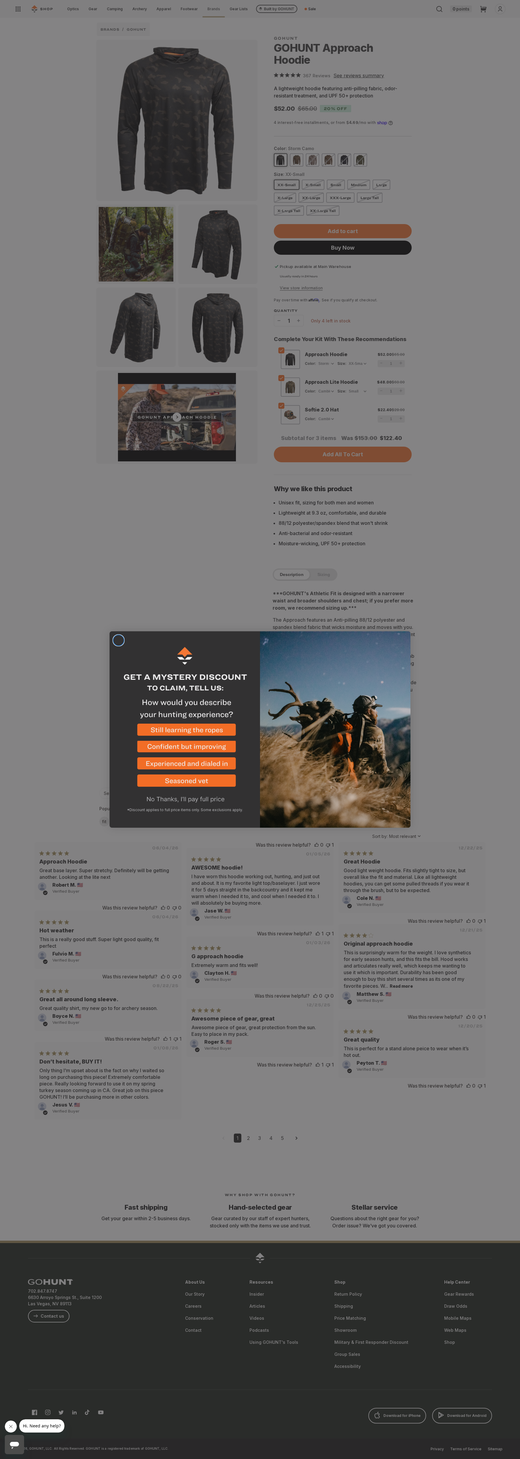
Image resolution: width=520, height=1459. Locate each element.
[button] (185, 732)
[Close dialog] (118, 640)
